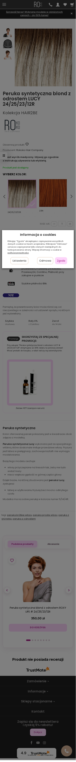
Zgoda (61, 261)
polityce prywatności (18, 252)
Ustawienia (19, 261)
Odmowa (45, 261)
